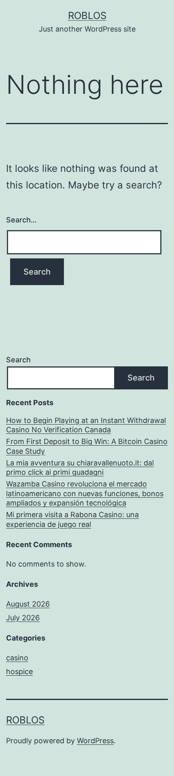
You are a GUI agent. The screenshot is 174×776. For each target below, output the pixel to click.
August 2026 (28, 604)
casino (17, 657)
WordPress (95, 740)
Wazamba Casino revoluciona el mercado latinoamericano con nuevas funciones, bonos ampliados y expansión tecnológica (84, 493)
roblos (87, 15)
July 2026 (23, 617)
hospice (19, 671)
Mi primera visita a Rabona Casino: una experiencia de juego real (72, 519)
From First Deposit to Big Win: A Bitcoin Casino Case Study (87, 446)
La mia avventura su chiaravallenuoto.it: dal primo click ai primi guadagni (80, 467)
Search (18, 359)
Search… (21, 220)
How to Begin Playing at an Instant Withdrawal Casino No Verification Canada (86, 425)
